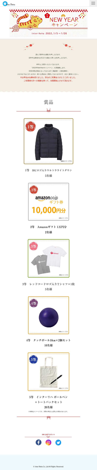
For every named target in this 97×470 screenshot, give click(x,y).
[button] (93, 3)
